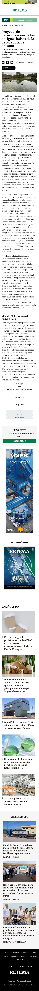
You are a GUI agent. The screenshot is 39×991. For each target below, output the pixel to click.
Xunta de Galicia (11, 899)
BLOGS (34, 953)
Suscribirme (19, 441)
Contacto (19, 959)
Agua (17, 25)
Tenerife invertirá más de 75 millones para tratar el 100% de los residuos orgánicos (19, 725)
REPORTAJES (25, 953)
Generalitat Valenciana (14, 942)
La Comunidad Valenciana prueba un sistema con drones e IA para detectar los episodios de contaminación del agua (19, 933)
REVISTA (6, 953)
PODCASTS (14, 956)
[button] (3, 62)
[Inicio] (19, 10)
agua (20, 411)
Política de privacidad (24, 981)
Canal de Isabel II (11, 857)
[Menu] (4, 10)
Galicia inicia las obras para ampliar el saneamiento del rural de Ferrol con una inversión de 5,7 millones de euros (18, 890)
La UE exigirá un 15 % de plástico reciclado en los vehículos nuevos (16, 801)
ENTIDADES (23, 956)
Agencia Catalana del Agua (19, 390)
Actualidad (7, 25)
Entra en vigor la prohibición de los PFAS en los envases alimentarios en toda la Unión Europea (18, 643)
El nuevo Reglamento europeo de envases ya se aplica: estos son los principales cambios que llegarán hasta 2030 (17, 685)
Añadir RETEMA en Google (25, 62)
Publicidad (33, 956)
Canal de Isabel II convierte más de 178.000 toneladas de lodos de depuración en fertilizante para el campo (18, 849)
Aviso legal (11, 981)
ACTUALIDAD (14, 953)
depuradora (19, 418)
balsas (19, 414)
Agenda (5, 956)
